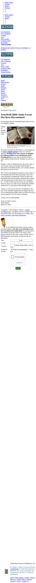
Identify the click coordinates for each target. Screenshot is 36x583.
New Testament (6, 33)
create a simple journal (10, 152)
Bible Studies (9, 2)
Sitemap (3, 100)
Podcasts (7, 8)
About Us (4, 95)
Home (3, 80)
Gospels (3, 35)
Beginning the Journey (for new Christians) (14, 48)
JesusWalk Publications (8, 110)
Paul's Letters (5, 39)
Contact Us (4, 96)
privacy (3, 234)
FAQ (2, 98)
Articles (7, 4)
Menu (2, 91)
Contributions (14, 569)
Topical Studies (6, 44)
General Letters (5, 41)
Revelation (4, 42)
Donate (3, 93)
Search (3, 89)
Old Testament (5, 32)
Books (7, 6)
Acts (2, 37)
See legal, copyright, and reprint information (17, 214)
